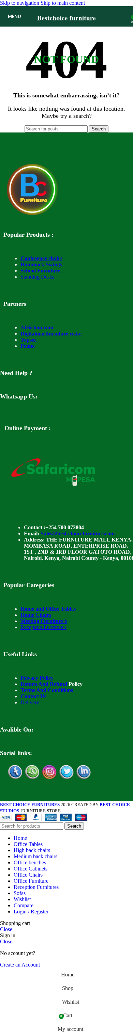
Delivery (29, 702)
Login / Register (31, 911)
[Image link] (32, 213)
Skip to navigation (20, 3)
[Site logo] (66, 28)
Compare (23, 905)
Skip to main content (63, 3)
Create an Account (20, 965)
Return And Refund (43, 684)
